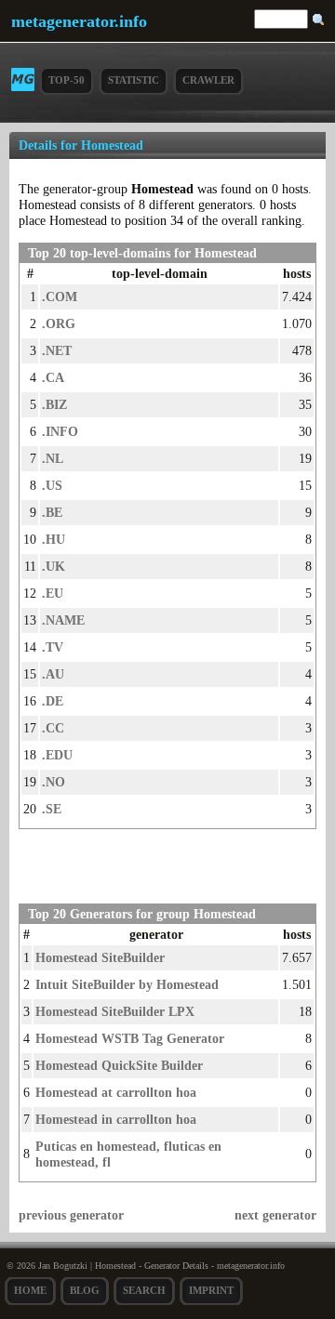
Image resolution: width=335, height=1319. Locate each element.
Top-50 (66, 80)
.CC (53, 727)
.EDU (57, 754)
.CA (53, 377)
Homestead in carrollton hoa (115, 1119)
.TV (52, 647)
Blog (85, 1290)
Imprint (211, 1290)
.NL (52, 458)
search (144, 1290)
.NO (53, 781)
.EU (52, 593)
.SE (51, 808)
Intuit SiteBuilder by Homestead (127, 984)
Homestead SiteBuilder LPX (114, 1011)
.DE (52, 700)
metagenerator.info (79, 21)
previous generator (71, 1214)
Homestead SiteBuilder (100, 957)
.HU (53, 539)
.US (52, 485)
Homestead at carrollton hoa (115, 1092)
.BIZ (54, 404)
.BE (52, 512)
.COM (59, 296)
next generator (275, 1214)
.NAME (63, 620)
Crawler (208, 80)
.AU (53, 673)
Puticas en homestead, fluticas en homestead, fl (128, 1154)
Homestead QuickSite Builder (119, 1065)
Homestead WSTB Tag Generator (129, 1038)
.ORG (58, 323)
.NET (57, 350)
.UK (53, 566)
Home (30, 1290)
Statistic (133, 80)
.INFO (60, 431)
